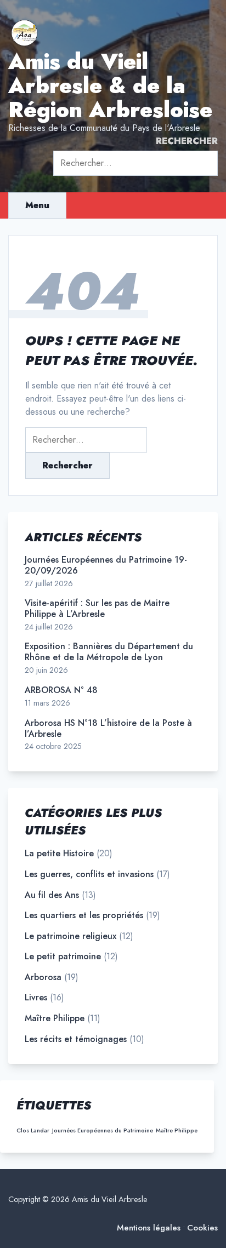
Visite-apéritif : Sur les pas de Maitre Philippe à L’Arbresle (97, 609)
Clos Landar (32, 1130)
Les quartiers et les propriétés (84, 915)
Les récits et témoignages (76, 1039)
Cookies (202, 1228)
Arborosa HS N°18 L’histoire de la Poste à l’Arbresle (108, 729)
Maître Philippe (54, 1018)
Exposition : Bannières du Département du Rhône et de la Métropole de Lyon (109, 652)
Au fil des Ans (52, 895)
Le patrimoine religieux (70, 936)
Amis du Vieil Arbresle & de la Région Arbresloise (110, 85)
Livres (36, 997)
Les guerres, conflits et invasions (89, 874)
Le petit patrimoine (63, 956)
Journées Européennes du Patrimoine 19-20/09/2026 (106, 565)
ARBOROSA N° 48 (61, 690)
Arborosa (43, 977)
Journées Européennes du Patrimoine (102, 1130)
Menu (37, 205)
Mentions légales (148, 1228)
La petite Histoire (59, 853)
